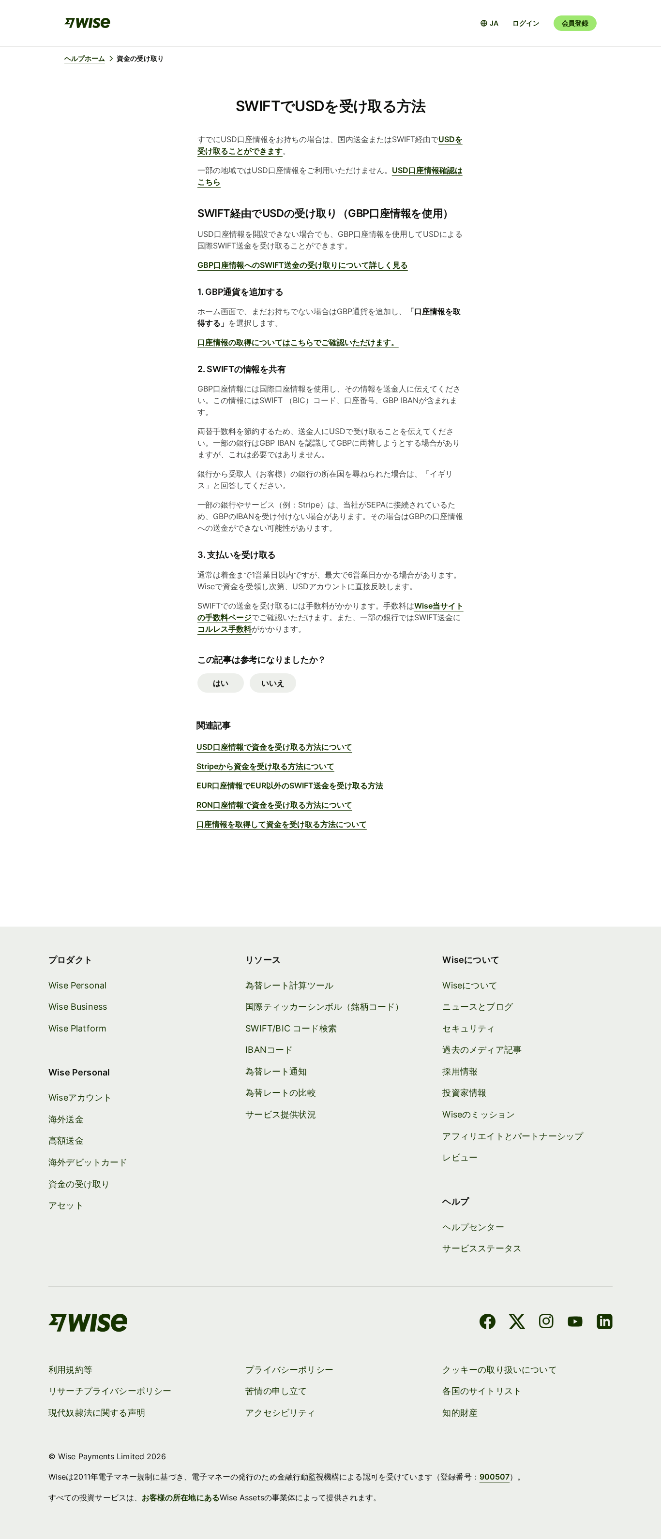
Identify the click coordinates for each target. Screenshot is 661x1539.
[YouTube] (575, 1323)
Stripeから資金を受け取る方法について (265, 766)
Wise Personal (77, 985)
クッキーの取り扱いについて (499, 1370)
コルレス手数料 (224, 629)
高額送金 (66, 1140)
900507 (495, 1476)
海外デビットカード (88, 1162)
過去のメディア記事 (482, 1050)
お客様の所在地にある (181, 1497)
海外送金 (66, 1119)
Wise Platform (77, 1028)
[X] (517, 1323)
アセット (66, 1205)
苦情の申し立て (276, 1391)
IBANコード (269, 1050)
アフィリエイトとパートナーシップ (512, 1136)
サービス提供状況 (280, 1114)
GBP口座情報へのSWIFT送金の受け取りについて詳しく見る (302, 265)
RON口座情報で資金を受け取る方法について (274, 805)
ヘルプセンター (473, 1227)
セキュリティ (468, 1028)
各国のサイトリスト (482, 1391)
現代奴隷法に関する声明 (96, 1413)
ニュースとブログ (477, 1007)
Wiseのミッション (478, 1114)
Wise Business (77, 1007)
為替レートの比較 (280, 1093)
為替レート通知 (276, 1071)
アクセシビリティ (280, 1413)
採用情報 (460, 1071)
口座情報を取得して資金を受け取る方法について (281, 824)
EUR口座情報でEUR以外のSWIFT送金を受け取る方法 (289, 785)
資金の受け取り (79, 1184)
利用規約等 (70, 1370)
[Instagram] (546, 1323)
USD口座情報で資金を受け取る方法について (274, 747)
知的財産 (460, 1413)
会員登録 (575, 23)
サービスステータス (482, 1248)
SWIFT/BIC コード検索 (291, 1028)
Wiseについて (469, 985)
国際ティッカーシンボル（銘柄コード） (324, 1007)
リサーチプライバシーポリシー (110, 1391)
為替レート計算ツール (289, 985)
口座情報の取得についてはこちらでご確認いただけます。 (298, 342)
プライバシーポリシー (289, 1370)
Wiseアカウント (80, 1097)
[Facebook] (488, 1323)
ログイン (525, 23)
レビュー (460, 1157)
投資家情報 (464, 1093)
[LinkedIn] (605, 1323)
